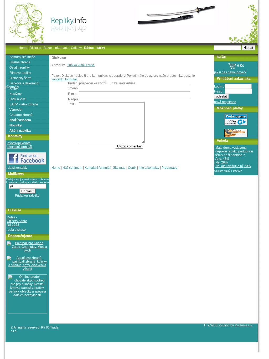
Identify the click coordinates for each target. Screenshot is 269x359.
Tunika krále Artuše (81, 65)
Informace (61, 48)
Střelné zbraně (19, 62)
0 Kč (240, 66)
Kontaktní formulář (98, 168)
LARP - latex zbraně (23, 104)
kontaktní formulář (64, 79)
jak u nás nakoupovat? (230, 72)
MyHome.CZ (243, 325)
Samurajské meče (22, 57)
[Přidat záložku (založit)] (27, 197)
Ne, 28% (221, 162)
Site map (119, 168)
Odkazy (76, 48)
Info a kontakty (149, 168)
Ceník (132, 168)
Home (55, 168)
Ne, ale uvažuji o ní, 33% (233, 166)
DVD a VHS (17, 99)
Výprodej (15, 109)
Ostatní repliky (19, 67)
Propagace (169, 168)
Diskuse (35, 48)
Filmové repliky (20, 73)
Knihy (13, 88)
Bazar (48, 48)
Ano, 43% (222, 159)
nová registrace (225, 102)
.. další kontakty (16, 168)
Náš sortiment (72, 168)
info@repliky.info (18, 143)
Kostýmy (15, 94)
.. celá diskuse (16, 230)
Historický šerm (20, 78)
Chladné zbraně (21, 115)
